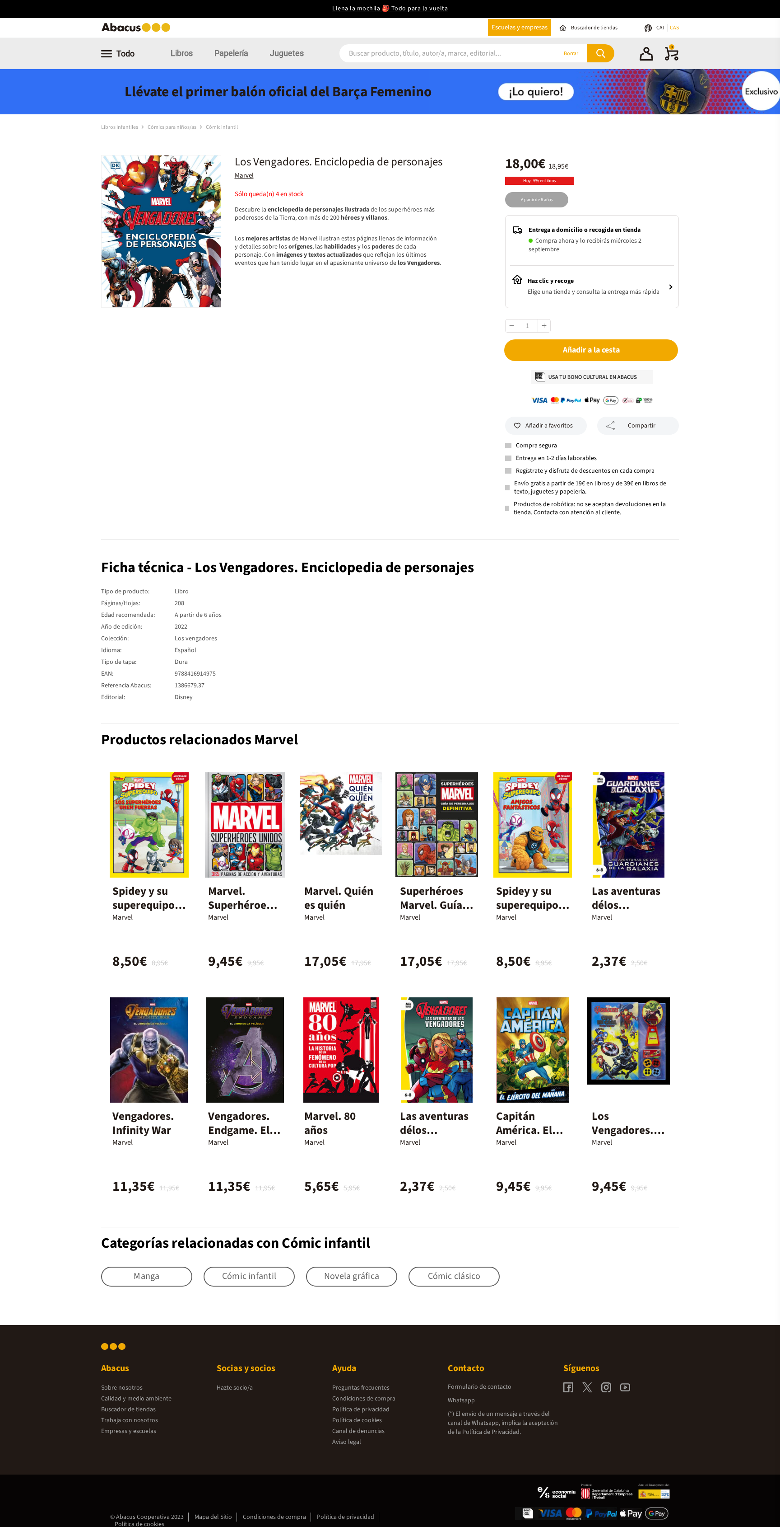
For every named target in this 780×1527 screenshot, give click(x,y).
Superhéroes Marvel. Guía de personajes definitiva (434, 912)
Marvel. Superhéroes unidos (239, 905)
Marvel (244, 175)
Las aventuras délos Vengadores (434, 1130)
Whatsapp (461, 1400)
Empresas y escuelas (128, 1431)
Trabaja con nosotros (129, 1420)
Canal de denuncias (358, 1431)
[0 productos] (671, 59)
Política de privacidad (361, 1409)
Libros (182, 53)
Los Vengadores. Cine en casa (623, 1130)
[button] (646, 55)
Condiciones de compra (363, 1398)
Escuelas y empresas (520, 27)
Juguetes (287, 53)
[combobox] (436, 53)
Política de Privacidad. (491, 1432)
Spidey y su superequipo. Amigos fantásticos (529, 912)
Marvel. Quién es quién (338, 898)
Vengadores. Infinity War (143, 1123)
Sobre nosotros (122, 1387)
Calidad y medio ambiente (136, 1398)
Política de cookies (357, 1420)
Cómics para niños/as (172, 127)
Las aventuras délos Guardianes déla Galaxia (626, 912)
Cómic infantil (222, 127)
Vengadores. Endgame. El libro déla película (239, 1137)
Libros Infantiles (120, 127)
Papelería (231, 53)
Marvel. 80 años (330, 1123)
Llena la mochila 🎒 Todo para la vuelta (390, 8)
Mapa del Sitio (213, 1517)
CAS (674, 28)
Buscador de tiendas (128, 1409)
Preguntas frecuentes (361, 1387)
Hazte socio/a (235, 1387)
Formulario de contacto (479, 1386)
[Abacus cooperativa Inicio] (138, 31)
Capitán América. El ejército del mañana (524, 1137)
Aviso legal (346, 1442)
